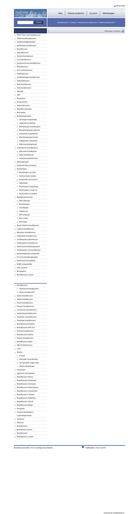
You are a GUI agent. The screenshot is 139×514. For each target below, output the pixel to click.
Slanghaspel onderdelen (28, 141)
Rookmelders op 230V (27, 172)
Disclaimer (21, 409)
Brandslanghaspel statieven (29, 130)
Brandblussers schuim (25, 437)
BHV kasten (21, 113)
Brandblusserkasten (24, 109)
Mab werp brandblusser (28, 151)
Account (93, 13)
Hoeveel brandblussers (25, 306)
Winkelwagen (109, 13)
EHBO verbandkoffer (24, 264)
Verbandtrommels (23, 105)
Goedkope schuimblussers (27, 317)
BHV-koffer (23, 222)
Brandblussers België (25, 405)
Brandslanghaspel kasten (28, 137)
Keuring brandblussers (25, 331)
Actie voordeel (22, 268)
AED (18, 95)
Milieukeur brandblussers (26, 232)
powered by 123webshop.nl (114, 513)
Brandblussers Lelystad (25, 394)
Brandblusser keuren (24, 430)
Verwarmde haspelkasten (28, 134)
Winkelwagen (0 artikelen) (113, 31)
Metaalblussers (22, 67)
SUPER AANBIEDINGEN (26, 42)
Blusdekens (21, 98)
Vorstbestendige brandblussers (28, 77)
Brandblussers (62, 22)
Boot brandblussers (24, 84)
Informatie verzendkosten (28, 359)
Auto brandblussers (24, 88)
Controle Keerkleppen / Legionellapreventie (25, 413)
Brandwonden (24, 204)
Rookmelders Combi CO (28, 190)
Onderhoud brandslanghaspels (28, 247)
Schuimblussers (23, 53)
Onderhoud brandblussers (87, 22)
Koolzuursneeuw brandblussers (28, 63)
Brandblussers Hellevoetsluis (27, 387)
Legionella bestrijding (27, 123)
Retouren (20, 423)
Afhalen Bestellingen (27, 366)
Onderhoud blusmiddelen (26, 261)
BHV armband (24, 215)
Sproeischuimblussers (25, 56)
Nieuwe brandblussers (25, 338)
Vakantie (20, 91)
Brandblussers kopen (25, 342)
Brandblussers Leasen (25, 275)
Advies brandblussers (25, 296)
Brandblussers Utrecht (25, 402)
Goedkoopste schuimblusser (27, 243)
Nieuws (19, 352)
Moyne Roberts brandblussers (28, 225)
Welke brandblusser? (107, 22)
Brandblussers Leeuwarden (27, 391)
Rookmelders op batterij (28, 194)
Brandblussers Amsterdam (26, 380)
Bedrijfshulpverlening (25, 197)
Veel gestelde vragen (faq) (29, 363)
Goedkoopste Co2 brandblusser (28, 250)
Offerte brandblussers (25, 299)
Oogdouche (23, 211)
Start (60, 13)
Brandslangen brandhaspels (29, 127)
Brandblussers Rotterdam (26, 398)
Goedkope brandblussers (26, 320)
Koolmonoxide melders (27, 176)
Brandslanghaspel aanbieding (28, 254)
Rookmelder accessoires (28, 180)
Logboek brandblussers (25, 229)
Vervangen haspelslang (28, 120)
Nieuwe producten (76, 13)
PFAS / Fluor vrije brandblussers (28, 35)
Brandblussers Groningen (26, 384)
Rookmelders (22, 169)
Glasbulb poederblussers (28, 158)
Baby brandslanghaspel (28, 144)
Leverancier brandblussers (27, 310)
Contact (73, 22)
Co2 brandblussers (24, 60)
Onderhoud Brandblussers (26, 38)
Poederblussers (23, 74)
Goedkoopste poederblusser (27, 239)
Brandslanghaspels (24, 116)
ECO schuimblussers (24, 70)
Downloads (21, 370)
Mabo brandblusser (26, 155)
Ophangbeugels (23, 162)
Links (19, 349)
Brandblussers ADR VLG (26, 327)
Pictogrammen (22, 102)
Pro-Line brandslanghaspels (27, 257)
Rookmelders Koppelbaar (28, 187)
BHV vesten (23, 218)
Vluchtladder (24, 208)
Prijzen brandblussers (25, 303)
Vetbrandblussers (23, 81)
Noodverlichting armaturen (27, 165)
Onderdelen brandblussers (27, 236)
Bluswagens (21, 271)
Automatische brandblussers (27, 148)
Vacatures (20, 419)
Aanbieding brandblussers (26, 46)
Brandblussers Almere (25, 377)
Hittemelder (23, 183)
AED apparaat (24, 201)
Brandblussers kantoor (25, 335)
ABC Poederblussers (24, 345)
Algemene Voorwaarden (26, 373)
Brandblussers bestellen (26, 324)
